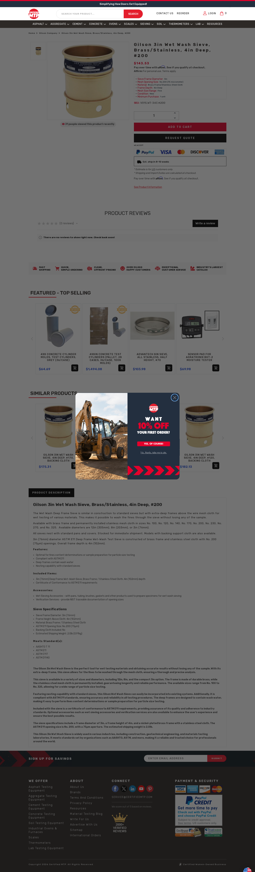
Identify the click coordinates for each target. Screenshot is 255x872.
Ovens (113, 24)
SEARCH (133, 13)
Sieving (145, 24)
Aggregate (58, 24)
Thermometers (179, 24)
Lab (198, 24)
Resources (214, 24)
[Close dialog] (174, 397)
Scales (129, 24)
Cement (78, 24)
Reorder (183, 13)
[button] (154, 444)
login (212, 13)
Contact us (164, 13)
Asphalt (38, 24)
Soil (159, 24)
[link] (154, 452)
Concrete (96, 24)
